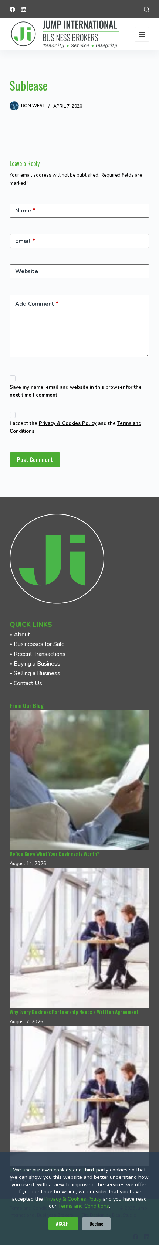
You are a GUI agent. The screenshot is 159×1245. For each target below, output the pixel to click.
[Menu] (142, 34)
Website (26, 271)
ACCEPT (63, 1223)
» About (20, 634)
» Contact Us (26, 683)
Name (25, 210)
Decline (96, 1223)
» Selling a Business (35, 673)
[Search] (146, 9)
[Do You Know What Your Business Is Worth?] (79, 780)
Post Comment (35, 459)
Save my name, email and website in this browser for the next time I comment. (76, 391)
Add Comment (37, 303)
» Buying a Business (35, 664)
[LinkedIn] (23, 9)
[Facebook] (12, 9)
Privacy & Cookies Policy (72, 1199)
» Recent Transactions (37, 654)
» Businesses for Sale (37, 644)
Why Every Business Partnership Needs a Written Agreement (74, 1012)
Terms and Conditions (83, 1206)
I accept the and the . (75, 427)
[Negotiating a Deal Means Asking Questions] (79, 1096)
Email (25, 241)
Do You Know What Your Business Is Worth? (54, 853)
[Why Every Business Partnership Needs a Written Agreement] (79, 938)
